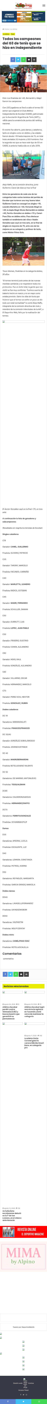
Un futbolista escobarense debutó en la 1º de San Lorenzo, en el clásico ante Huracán (12, 1216)
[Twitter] (23, 1394)
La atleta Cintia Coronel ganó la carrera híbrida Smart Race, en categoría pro (34, 1043)
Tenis (12, 34)
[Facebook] (20, 1394)
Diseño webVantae (23, 1383)
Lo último (13, 29)
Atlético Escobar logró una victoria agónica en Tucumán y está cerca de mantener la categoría (34, 1012)
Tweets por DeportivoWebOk (23, 1327)
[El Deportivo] (23, 5)
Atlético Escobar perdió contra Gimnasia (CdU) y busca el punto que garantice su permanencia (11, 1013)
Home (6, 29)
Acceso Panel (23, 1390)
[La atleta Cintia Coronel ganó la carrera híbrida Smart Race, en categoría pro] (34, 1028)
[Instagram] (26, 1394)
